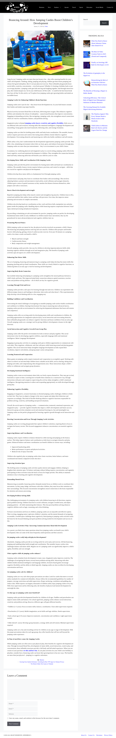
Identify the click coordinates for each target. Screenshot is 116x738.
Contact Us (110, 7)
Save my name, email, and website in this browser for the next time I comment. (34, 718)
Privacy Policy (108, 735)
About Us (83, 735)
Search (85, 19)
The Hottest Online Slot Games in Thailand (42, 664)
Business (41, 7)
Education (89, 7)
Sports (81, 7)
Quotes (67, 7)
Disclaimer (99, 735)
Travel (74, 7)
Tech (49, 7)
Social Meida (99, 7)
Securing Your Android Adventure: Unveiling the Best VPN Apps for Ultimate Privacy (42, 662)
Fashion (56, 7)
